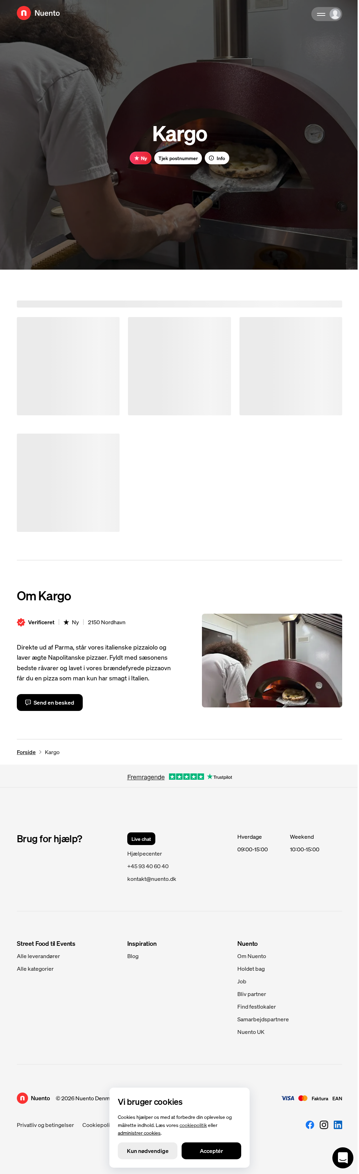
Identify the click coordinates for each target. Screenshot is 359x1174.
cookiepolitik (193, 1124)
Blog (132, 955)
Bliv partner (251, 993)
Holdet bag (251, 968)
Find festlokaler (256, 1006)
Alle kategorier (35, 968)
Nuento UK (250, 1031)
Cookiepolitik (99, 1124)
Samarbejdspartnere (263, 1019)
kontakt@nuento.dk (151, 878)
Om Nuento (251, 955)
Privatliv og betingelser (45, 1124)
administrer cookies (139, 1132)
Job (241, 981)
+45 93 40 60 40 (148, 866)
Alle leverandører (38, 955)
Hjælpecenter (144, 853)
